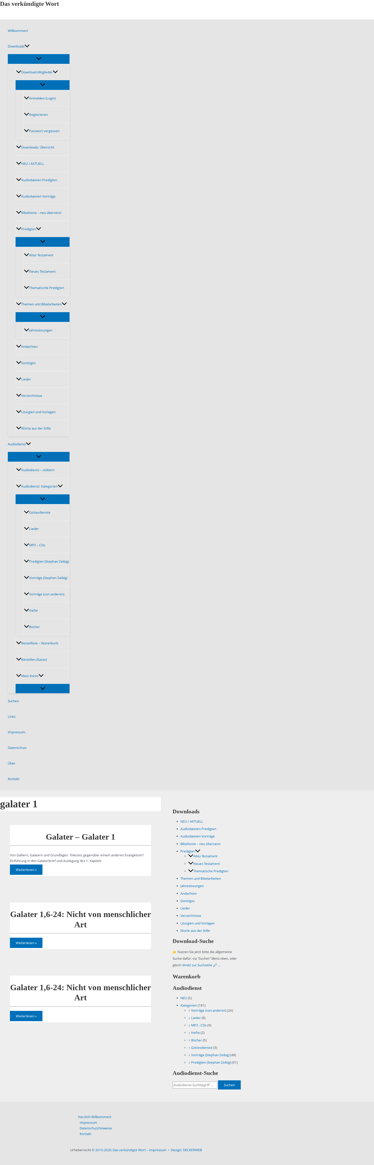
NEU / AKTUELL (32, 163)
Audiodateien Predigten (39, 180)
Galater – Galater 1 (80, 836)
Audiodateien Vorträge (38, 196)
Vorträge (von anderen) (46, 594)
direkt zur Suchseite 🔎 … (201, 965)
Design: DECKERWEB (186, 1150)
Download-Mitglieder (37, 72)
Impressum (16, 732)
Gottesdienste (39, 512)
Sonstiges (28, 363)
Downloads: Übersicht (37, 147)
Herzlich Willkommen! (94, 1117)
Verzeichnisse (31, 395)
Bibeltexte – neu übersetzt (41, 212)
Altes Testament (41, 255)
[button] (27, 46)
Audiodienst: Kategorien (39, 486)
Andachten (29, 346)
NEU (183, 998)
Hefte (33, 610)
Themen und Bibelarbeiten (41, 304)
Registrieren (38, 114)
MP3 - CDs (198, 1025)
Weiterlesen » (26, 870)
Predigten (28, 229)
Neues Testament (42, 271)
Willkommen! (18, 30)
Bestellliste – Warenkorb (39, 643)
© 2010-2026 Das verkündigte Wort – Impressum (129, 1150)
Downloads (16, 46)
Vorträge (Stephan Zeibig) (48, 577)
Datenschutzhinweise (96, 1128)
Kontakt (13, 779)
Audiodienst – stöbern (38, 470)
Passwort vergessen (44, 131)
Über (11, 763)
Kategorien (188, 1005)
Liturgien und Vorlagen (38, 412)
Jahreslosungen (40, 330)
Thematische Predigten (46, 288)
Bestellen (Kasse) (34, 659)
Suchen (13, 701)
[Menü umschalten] (39, 58)
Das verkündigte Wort (29, 3)
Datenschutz (17, 747)
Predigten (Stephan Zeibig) (49, 561)
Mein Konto (30, 676)
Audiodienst (17, 444)
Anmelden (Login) (42, 98)
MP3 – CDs (37, 545)
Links (12, 716)
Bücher (34, 627)
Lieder (26, 379)
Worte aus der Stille (36, 428)
